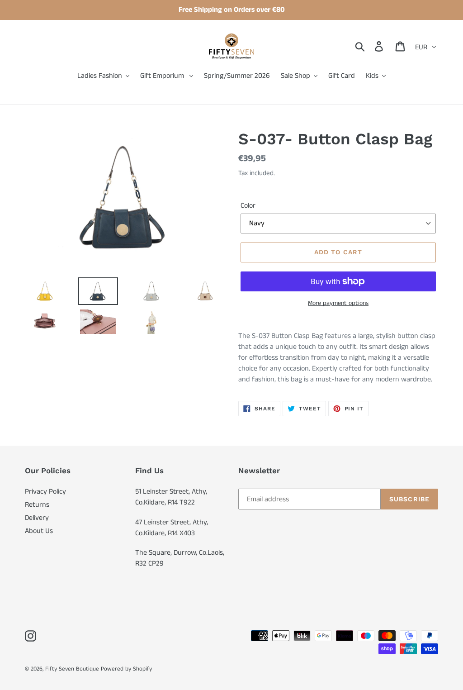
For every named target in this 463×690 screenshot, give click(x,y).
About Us (39, 531)
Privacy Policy (45, 491)
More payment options (338, 303)
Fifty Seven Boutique (72, 669)
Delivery (37, 518)
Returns (37, 505)
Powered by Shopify (126, 669)
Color (248, 205)
